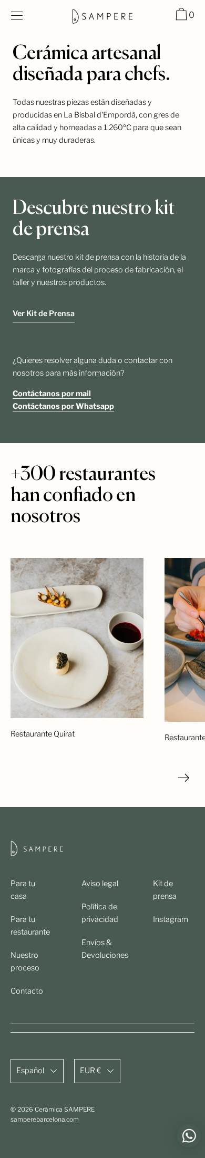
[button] (184, 15)
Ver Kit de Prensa (44, 313)
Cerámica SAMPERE (65, 1109)
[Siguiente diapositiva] (183, 778)
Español (30, 1070)
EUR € (90, 1070)
